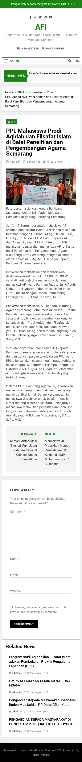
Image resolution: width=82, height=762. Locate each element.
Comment (17, 511)
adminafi (15, 162)
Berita (11, 122)
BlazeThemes (40, 754)
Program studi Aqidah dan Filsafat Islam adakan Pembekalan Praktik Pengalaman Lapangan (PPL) (40, 661)
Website (15, 591)
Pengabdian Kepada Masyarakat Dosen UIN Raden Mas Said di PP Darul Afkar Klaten (38, 4)
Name (15, 559)
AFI (41, 27)
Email (15, 575)
